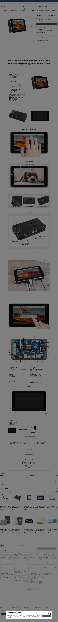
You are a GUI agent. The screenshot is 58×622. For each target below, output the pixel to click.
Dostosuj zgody (46, 613)
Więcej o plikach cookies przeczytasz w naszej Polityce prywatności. (23, 617)
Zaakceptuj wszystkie (46, 616)
